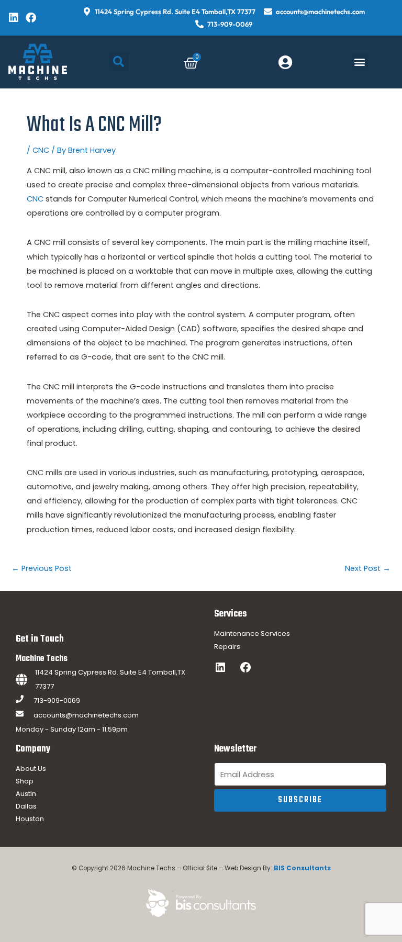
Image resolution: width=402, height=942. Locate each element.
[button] (119, 62)
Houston (30, 819)
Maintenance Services (252, 633)
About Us (31, 768)
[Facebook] (245, 667)
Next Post (367, 568)
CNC (40, 150)
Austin (26, 794)
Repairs (227, 647)
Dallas (26, 806)
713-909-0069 (57, 700)
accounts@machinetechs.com (86, 715)
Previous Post (42, 568)
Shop (25, 781)
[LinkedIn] (220, 667)
